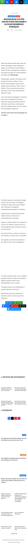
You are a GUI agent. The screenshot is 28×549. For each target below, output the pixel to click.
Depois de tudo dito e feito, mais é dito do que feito (20, 528)
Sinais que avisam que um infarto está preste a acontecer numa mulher (20, 389)
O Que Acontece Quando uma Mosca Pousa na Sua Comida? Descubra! (7, 514)
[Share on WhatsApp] (2, 2)
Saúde (17, 16)
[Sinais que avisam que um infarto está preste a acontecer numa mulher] (21, 382)
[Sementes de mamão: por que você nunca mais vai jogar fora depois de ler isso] (7, 396)
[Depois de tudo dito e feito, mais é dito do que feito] (21, 521)
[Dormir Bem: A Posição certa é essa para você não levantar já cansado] (21, 396)
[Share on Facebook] (7, 2)
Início (11, 13)
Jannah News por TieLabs (14, 542)
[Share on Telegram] (25, 2)
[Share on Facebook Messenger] (16, 2)
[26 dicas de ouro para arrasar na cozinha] (7, 521)
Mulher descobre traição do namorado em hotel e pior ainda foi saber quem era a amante (14, 480)
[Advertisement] (14, 48)
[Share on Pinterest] (11, 2)
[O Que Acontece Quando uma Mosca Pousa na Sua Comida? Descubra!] (7, 507)
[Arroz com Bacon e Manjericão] (21, 507)
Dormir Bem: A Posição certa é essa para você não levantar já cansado (20, 403)
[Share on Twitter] (21, 2)
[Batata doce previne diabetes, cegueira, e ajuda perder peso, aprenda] (7, 488)
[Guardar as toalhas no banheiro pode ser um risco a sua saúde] (7, 382)
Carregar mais (14, 533)
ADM (8, 30)
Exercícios (16, 13)
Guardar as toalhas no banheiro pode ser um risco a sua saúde (6, 389)
